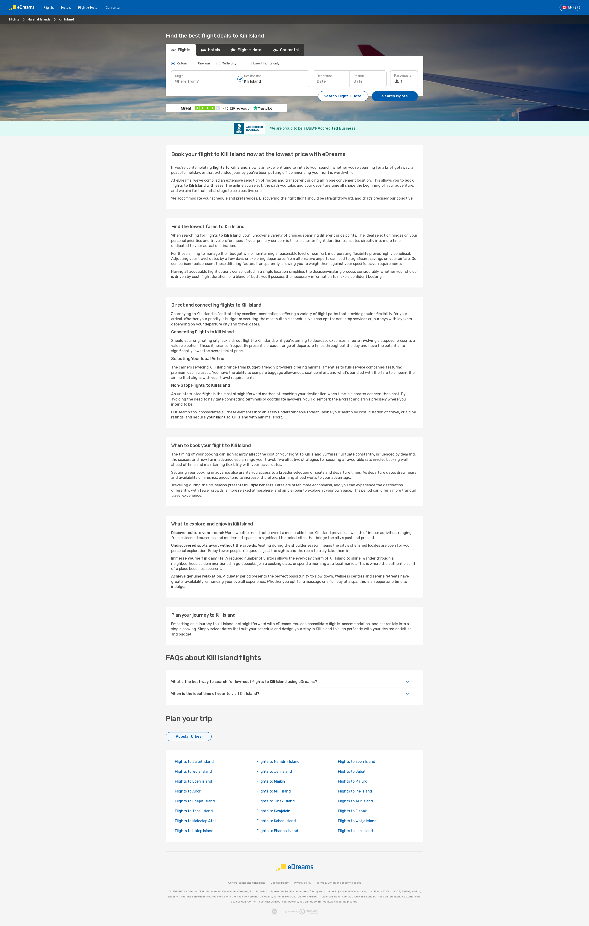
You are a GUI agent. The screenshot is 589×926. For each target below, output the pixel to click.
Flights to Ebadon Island (277, 831)
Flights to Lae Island (355, 831)
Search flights (395, 96)
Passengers (402, 76)
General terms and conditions (246, 882)
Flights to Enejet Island (195, 801)
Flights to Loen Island (193, 781)
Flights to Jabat (352, 771)
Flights (49, 8)
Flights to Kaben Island (276, 821)
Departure (324, 76)
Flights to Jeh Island (274, 771)
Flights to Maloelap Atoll (195, 821)
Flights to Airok (188, 791)
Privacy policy (302, 882)
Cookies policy (280, 882)
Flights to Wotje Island (357, 821)
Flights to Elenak (352, 811)
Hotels (66, 8)
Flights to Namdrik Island (278, 761)
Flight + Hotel (88, 8)
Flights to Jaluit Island (194, 761)
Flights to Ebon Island (356, 761)
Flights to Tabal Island (194, 811)
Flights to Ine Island (355, 791)
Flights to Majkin (271, 781)
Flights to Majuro (352, 781)
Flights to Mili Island (274, 791)
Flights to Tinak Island (276, 801)
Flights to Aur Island (355, 801)
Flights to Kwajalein (273, 811)
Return (359, 76)
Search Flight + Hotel (343, 96)
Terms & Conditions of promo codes (339, 882)
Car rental (113, 8)
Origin (179, 76)
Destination (253, 76)
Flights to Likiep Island (194, 831)
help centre (350, 901)
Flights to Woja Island (193, 771)
